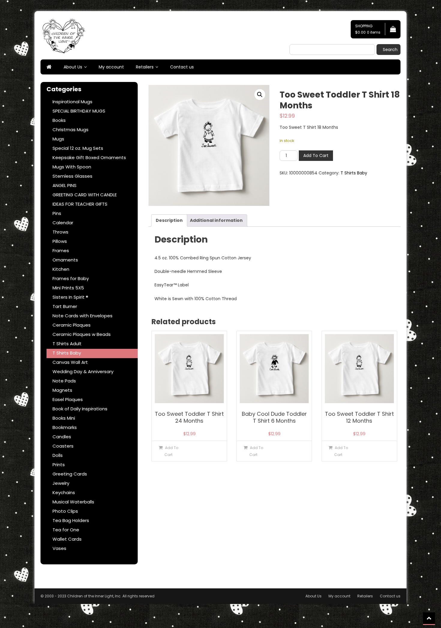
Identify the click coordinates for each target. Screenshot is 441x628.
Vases (59, 548)
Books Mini (63, 418)
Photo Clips (65, 511)
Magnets (62, 390)
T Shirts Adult (67, 343)
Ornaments (65, 260)
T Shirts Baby (353, 173)
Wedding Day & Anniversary (82, 371)
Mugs (58, 139)
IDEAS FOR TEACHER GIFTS (79, 204)
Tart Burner (64, 306)
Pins (56, 213)
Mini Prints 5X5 (68, 288)
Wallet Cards (67, 539)
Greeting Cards (69, 474)
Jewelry (60, 483)
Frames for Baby (70, 278)
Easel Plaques (67, 399)
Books (59, 120)
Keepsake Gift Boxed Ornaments (89, 157)
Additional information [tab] (216, 220)
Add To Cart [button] (171, 451)
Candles (61, 436)
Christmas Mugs (70, 129)
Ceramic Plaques (71, 325)
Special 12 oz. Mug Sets (77, 148)
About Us (73, 67)
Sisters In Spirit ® (70, 297)
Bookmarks (64, 427)
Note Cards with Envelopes (82, 315)
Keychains (63, 492)
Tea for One (65, 530)
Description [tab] (169, 220)
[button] (259, 94)
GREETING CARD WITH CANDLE (84, 195)
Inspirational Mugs (72, 101)
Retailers (145, 67)
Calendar (62, 222)
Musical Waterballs (73, 502)
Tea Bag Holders (70, 520)
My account (111, 67)
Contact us (182, 67)
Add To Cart (315, 155)
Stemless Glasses (72, 176)
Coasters (63, 446)
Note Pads (64, 381)
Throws (60, 232)
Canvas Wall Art (70, 362)
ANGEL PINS (64, 185)
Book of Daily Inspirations (79, 409)
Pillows (59, 241)
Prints (58, 464)
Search (390, 50)
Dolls (57, 455)
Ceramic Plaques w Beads (81, 334)
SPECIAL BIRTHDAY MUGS (78, 111)
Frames (60, 250)
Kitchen (60, 269)
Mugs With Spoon (71, 167)
